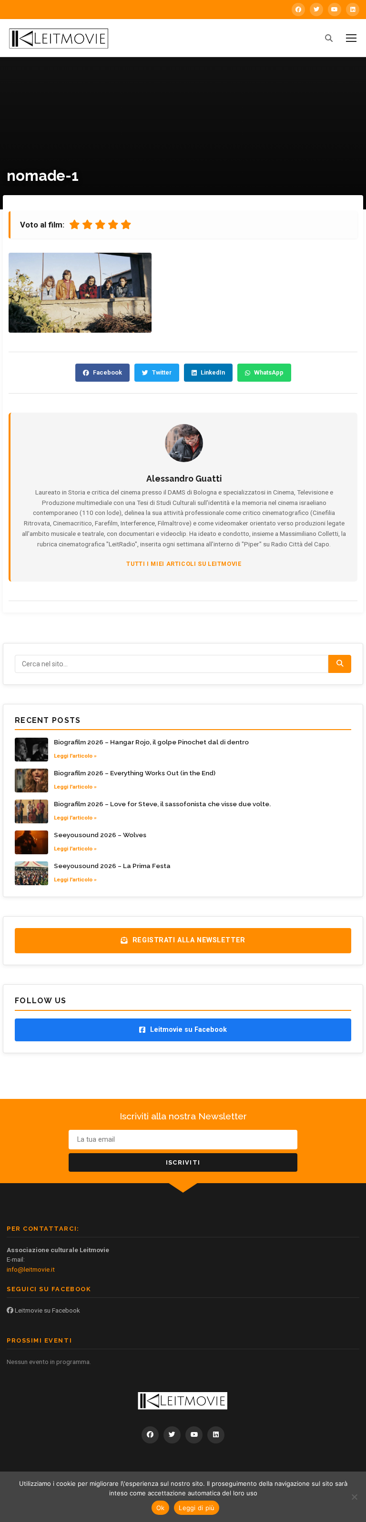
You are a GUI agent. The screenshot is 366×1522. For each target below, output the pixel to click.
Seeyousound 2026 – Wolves (100, 835)
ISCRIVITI (183, 1162)
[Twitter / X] (316, 9)
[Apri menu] (351, 38)
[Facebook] (298, 9)
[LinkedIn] (352, 9)
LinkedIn (213, 372)
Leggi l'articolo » (75, 755)
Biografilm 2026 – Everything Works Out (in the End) (134, 773)
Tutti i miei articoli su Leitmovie (183, 563)
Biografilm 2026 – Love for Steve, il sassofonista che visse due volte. (162, 804)
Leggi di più (196, 1508)
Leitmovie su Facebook (46, 1310)
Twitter (162, 372)
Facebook (107, 372)
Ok (160, 1508)
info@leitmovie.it (31, 1269)
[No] (354, 1497)
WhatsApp (269, 372)
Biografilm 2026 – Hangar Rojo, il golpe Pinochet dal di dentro (151, 742)
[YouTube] (334, 9)
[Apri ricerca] (329, 38)
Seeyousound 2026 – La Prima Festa (112, 866)
